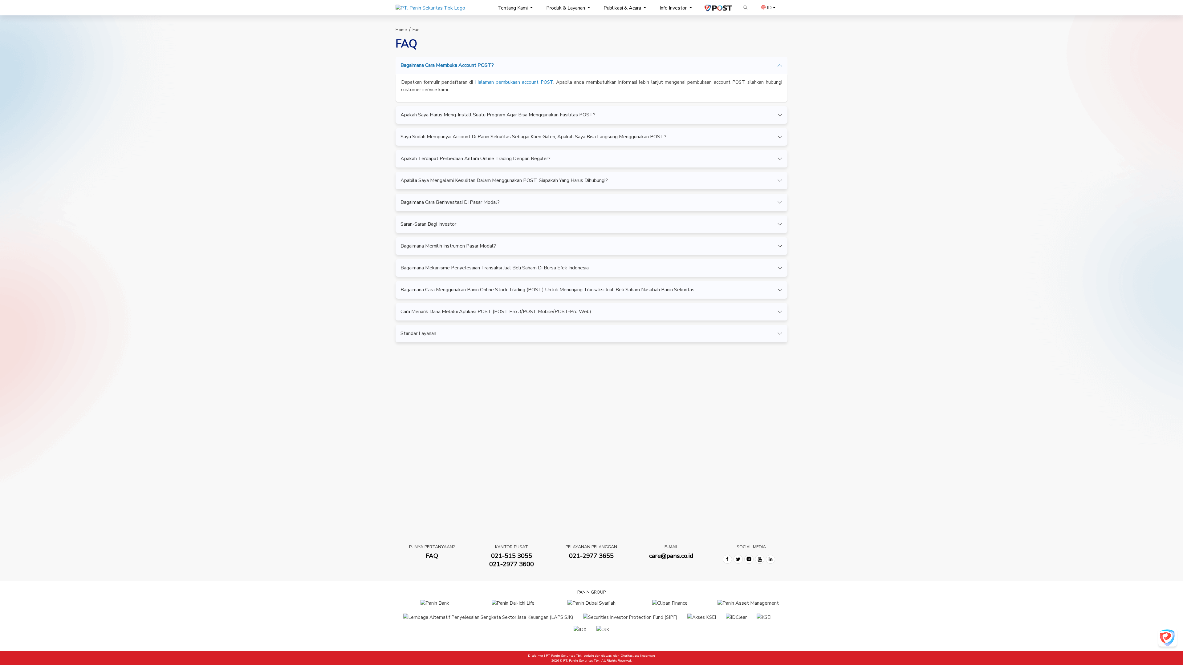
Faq (416, 30)
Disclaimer (535, 655)
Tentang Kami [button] (513, 8)
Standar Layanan (418, 333)
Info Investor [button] (674, 8)
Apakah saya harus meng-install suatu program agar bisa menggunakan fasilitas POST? (498, 114)
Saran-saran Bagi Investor (428, 224)
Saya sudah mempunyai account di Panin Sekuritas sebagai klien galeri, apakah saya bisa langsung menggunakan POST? (533, 136)
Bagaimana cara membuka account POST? (447, 65)
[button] (745, 7)
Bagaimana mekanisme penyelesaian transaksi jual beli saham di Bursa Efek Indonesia (494, 267)
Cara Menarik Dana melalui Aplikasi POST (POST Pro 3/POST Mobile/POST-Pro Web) (495, 311)
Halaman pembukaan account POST (514, 82)
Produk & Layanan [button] (566, 8)
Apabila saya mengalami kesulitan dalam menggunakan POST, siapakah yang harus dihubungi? (504, 180)
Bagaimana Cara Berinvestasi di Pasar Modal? (450, 202)
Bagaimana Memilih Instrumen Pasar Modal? (448, 246)
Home (401, 30)
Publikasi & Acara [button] (623, 8)
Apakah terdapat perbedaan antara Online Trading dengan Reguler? (475, 158)
